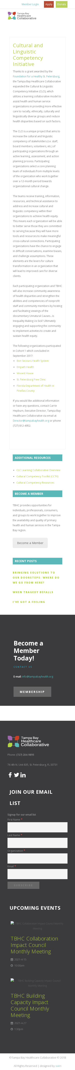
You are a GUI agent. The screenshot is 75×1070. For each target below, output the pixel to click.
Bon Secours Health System (33, 361)
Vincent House (25, 373)
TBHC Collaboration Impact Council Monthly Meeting (34, 945)
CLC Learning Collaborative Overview (38, 470)
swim (58, 1066)
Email (12, 866)
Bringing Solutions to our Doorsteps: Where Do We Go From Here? (36, 577)
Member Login (30, 4)
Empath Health (25, 367)
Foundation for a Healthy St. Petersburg (36, 76)
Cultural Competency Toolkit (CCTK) (37, 476)
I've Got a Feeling (29, 602)
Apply (48, 4)
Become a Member (30, 543)
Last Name (15, 835)
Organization (16, 851)
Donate (61, 4)
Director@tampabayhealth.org (31, 420)
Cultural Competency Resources (35, 482)
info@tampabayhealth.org (37, 676)
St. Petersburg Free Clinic (31, 379)
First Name (15, 819)
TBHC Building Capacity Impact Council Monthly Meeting (30, 1005)
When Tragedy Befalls (33, 592)
